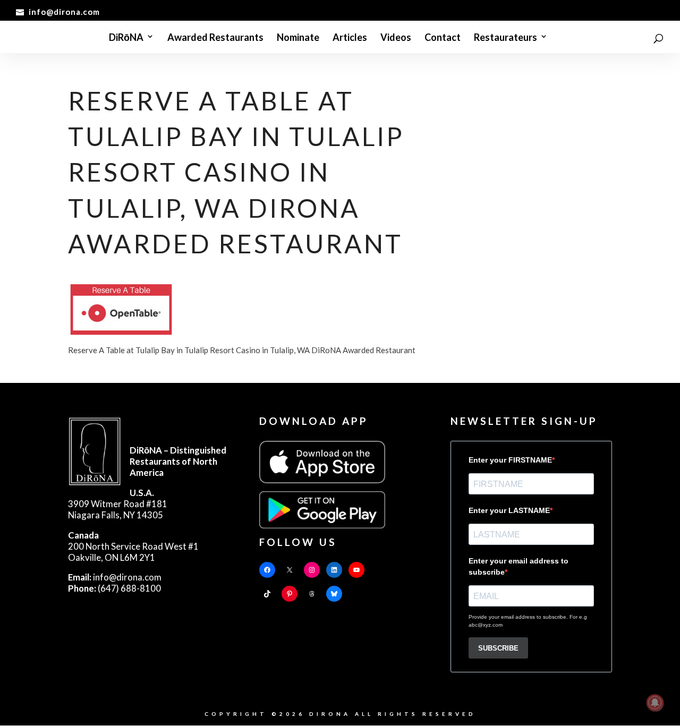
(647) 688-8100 (114, 588)
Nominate (298, 37)
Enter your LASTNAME (509, 510)
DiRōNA (126, 37)
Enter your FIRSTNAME (510, 460)
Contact (442, 37)
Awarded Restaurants (215, 37)
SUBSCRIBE (498, 648)
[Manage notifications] (655, 702)
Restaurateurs (505, 37)
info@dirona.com (115, 577)
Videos (395, 37)
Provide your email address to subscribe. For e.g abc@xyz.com (528, 621)
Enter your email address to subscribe (518, 566)
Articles (350, 37)
